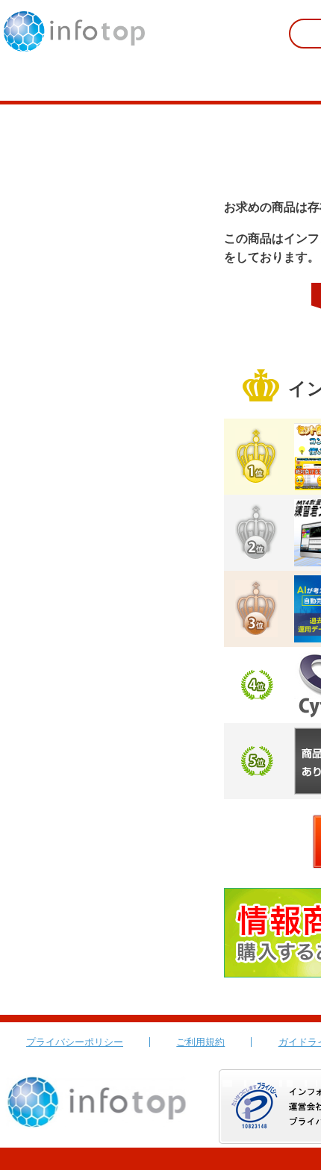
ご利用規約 (200, 1042)
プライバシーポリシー (74, 1042)
